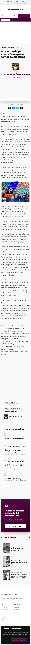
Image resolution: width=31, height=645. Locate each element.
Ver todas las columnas (15, 489)
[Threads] (13, 4)
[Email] (25, 4)
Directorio (16, 609)
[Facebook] (8, 4)
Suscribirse (23, 16)
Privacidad (6, 640)
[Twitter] (6, 4)
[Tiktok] (15, 4)
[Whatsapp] (22, 4)
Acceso (4, 619)
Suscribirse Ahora (15, 526)
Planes (3, 617)
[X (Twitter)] (9, 108)
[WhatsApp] (17, 108)
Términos (4, 609)
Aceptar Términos (19, 640)
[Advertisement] (15, 33)
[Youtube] (18, 4)
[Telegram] (20, 4)
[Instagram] (10, 4)
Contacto (16, 607)
